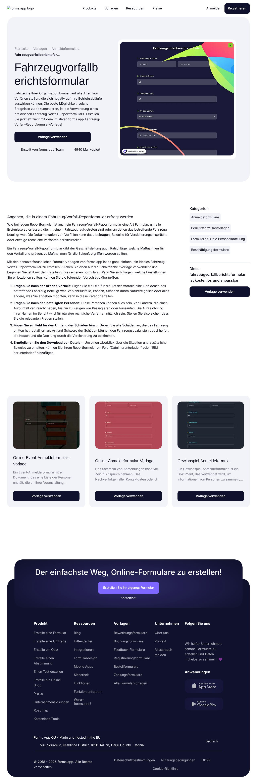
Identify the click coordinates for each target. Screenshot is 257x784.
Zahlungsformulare (128, 675)
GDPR (206, 760)
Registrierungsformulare (132, 658)
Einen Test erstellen (48, 672)
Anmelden (213, 8)
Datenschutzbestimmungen (134, 760)
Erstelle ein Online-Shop (48, 682)
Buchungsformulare (128, 641)
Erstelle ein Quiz (46, 650)
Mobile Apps (83, 666)
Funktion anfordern (88, 692)
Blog (77, 633)
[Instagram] (197, 634)
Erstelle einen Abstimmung (44, 660)
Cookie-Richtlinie (165, 769)
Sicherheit (81, 675)
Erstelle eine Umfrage (50, 641)
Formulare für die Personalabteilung (218, 239)
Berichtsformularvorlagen (210, 228)
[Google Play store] (204, 705)
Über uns (161, 633)
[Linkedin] (188, 634)
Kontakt (160, 641)
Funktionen (82, 683)
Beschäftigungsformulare (210, 250)
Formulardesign (85, 658)
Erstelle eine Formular (50, 633)
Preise (38, 694)
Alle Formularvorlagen (130, 683)
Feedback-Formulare (129, 650)
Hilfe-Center (83, 641)
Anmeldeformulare (205, 217)
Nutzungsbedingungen (178, 760)
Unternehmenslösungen (51, 702)
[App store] (204, 687)
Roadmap (41, 710)
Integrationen (84, 650)
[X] (205, 634)
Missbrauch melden (163, 652)
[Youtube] (214, 634)
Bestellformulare (126, 666)
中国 (209, 730)
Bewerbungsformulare (130, 633)
